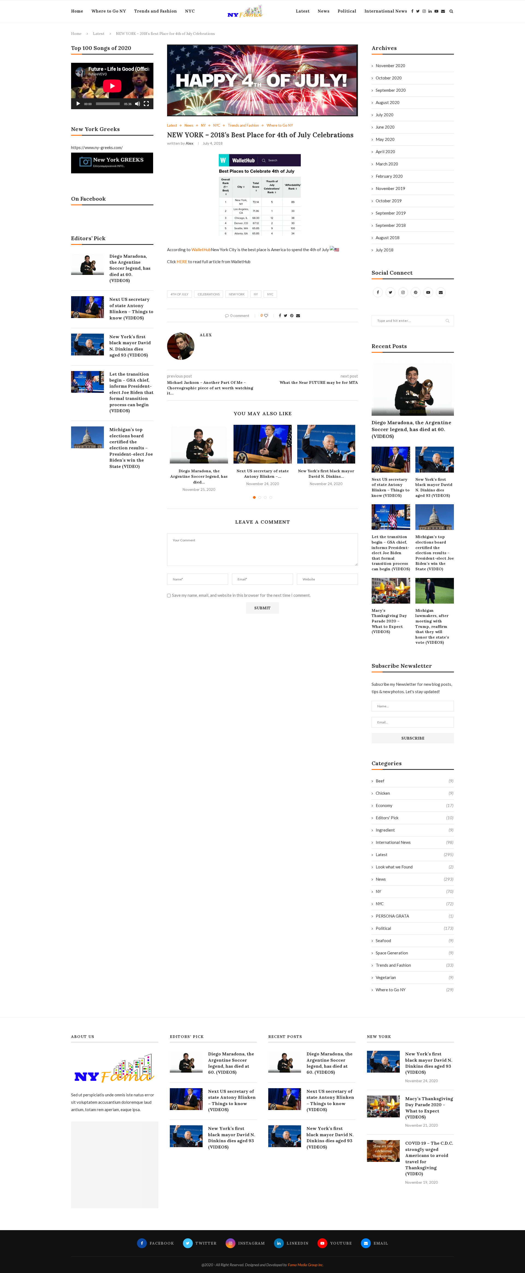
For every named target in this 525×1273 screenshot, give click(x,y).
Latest (303, 11)
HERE (182, 261)
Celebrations (209, 294)
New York (236, 294)
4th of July (179, 294)
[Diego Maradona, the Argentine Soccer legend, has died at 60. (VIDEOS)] (199, 444)
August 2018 (387, 237)
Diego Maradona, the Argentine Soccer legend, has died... (199, 476)
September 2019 (391, 212)
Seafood (414, 940)
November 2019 (390, 188)
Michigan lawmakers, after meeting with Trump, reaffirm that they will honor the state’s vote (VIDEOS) (432, 626)
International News (385, 11)
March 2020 (387, 163)
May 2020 (385, 139)
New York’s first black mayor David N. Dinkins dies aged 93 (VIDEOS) (433, 487)
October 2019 (389, 200)
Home (77, 11)
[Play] (78, 103)
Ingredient (414, 829)
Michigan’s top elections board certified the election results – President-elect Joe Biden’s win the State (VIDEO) (434, 552)
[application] (112, 86)
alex (189, 143)
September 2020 (391, 90)
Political (347, 11)
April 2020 (385, 151)
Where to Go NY (108, 11)
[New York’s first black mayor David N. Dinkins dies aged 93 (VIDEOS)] (326, 444)
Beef (414, 780)
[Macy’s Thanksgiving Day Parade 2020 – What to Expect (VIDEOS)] (391, 591)
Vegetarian (414, 977)
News (323, 11)
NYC (190, 11)
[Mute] (137, 103)
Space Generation (414, 952)
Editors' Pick (414, 817)
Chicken (414, 793)
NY (203, 125)
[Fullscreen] (146, 103)
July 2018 (384, 249)
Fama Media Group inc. (305, 1264)
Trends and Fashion (155, 11)
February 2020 (389, 176)
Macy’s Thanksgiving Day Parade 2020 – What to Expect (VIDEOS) (389, 621)
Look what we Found (414, 866)
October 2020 (389, 77)
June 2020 (385, 126)
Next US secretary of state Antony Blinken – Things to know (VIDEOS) (391, 487)
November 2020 (390, 65)
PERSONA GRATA (414, 915)
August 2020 (387, 102)
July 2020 (384, 114)
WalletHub (201, 249)
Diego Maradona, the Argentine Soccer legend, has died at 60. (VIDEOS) (411, 429)
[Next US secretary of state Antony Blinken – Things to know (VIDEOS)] (263, 444)
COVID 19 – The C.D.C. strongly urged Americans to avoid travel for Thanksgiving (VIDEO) (429, 1158)
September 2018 (391, 225)
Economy (414, 805)
